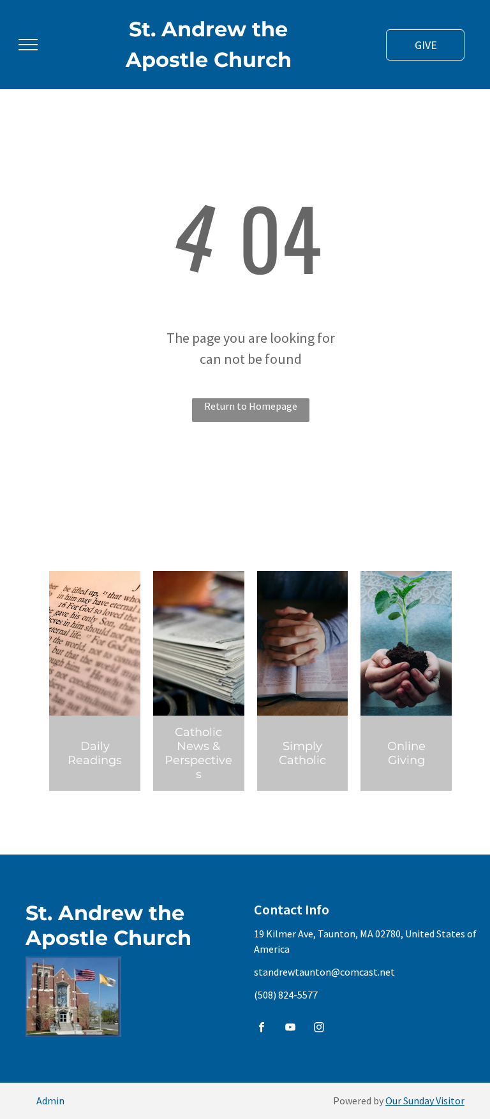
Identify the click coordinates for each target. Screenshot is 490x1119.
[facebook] (261, 1029)
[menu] (28, 44)
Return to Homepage (250, 406)
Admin (50, 1100)
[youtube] (290, 1029)
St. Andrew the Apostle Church (108, 925)
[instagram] (319, 1029)
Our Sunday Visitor (424, 1100)
